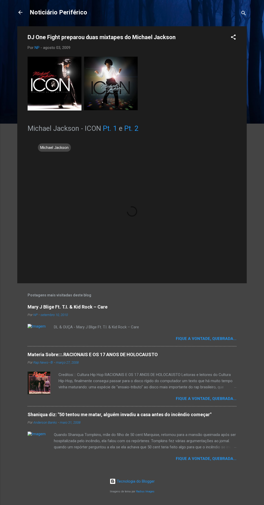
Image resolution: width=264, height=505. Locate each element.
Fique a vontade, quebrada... (206, 338)
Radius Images (145, 491)
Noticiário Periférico (58, 12)
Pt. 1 (111, 128)
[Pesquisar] (244, 14)
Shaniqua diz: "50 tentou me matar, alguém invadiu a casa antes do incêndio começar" (119, 414)
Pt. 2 (131, 128)
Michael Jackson (54, 147)
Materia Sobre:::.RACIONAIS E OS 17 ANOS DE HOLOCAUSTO (93, 354)
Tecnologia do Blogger (135, 481)
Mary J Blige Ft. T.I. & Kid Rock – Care (68, 307)
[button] (233, 38)
